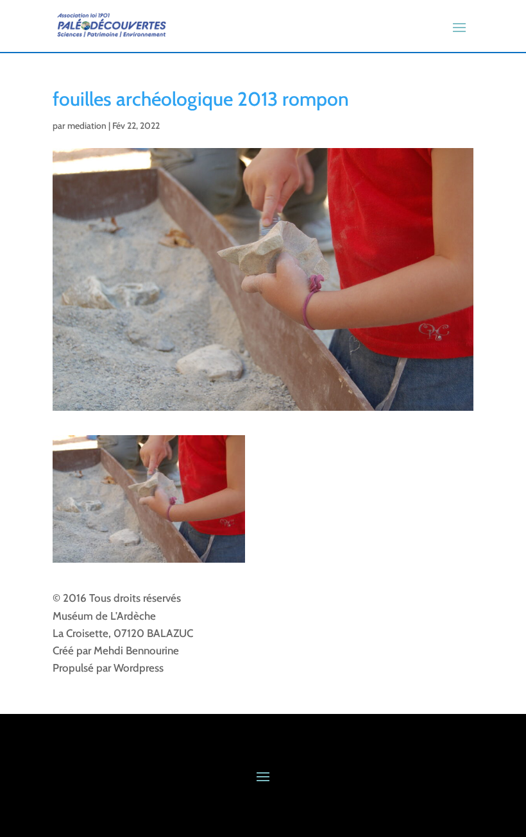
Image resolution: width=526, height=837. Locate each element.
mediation (86, 125)
